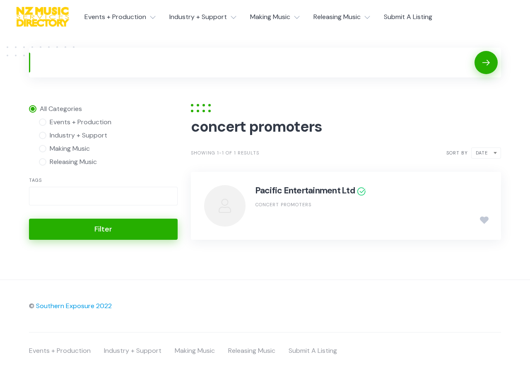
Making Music (270, 16)
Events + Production (115, 16)
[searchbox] (38, 197)
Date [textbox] (482, 153)
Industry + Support (198, 16)
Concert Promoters (283, 204)
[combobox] (103, 196)
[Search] (486, 62)
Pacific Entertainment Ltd (305, 190)
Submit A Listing (408, 16)
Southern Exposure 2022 (74, 305)
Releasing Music (337, 16)
